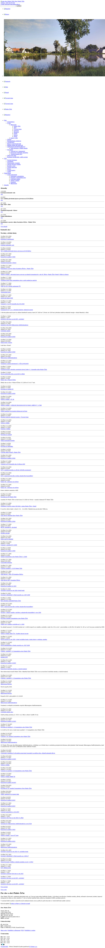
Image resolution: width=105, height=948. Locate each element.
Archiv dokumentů (12, 174)
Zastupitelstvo (10, 121)
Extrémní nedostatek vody (7, 245)
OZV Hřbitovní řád (6, 867)
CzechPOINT (10, 142)
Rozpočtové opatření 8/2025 (8, 806)
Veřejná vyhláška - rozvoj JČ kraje (9, 835)
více (2, 194)
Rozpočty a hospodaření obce (18, 177)
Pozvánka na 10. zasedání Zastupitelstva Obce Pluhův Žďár (16, 788)
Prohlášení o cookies (30, 930)
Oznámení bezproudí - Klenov (8, 262)
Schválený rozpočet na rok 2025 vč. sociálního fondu (14, 851)
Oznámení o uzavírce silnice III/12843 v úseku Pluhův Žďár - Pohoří (18, 506)
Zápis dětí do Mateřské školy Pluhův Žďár (12, 515)
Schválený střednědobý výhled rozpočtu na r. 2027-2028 (15, 595)
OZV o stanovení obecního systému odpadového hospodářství (17, 476)
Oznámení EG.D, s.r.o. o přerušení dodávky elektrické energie (17, 309)
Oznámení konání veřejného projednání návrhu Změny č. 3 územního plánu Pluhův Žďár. (24, 369)
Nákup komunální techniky (8, 440)
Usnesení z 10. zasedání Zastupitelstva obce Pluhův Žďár (15, 736)
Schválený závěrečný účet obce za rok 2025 (12, 873)
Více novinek (4, 887)
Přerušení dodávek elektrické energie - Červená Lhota (14, 417)
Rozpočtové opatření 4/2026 (8, 393)
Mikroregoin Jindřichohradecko (9, 702)
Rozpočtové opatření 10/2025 (8, 782)
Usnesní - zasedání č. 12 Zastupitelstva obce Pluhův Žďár (15, 651)
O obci (9, 123)
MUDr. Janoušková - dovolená (9, 527)
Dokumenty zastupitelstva (17, 176)
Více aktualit (4, 226)
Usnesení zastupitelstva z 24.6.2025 (10, 812)
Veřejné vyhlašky (14, 180)
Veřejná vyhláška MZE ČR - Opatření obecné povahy (15, 633)
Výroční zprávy (11, 170)
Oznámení (13, 182)
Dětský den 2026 (11, 155)
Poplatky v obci (11, 166)
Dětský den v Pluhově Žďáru (8, 380)
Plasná (15, 136)
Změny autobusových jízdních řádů (10, 794)
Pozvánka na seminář (6, 434)
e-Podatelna (10, 161)
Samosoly (16, 130)
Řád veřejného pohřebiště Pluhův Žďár (11, 600)
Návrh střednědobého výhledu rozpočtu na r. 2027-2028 (15, 645)
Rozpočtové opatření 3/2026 (8, 458)
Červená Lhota (17, 129)
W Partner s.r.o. (33, 946)
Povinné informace (12, 160)
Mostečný (16, 132)
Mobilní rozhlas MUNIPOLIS (15, 145)
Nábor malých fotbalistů (7, 539)
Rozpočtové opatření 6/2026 (8, 336)
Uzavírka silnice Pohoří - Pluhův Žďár (11, 452)
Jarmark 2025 (4, 657)
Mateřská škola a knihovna (14, 141)
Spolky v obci (14, 138)
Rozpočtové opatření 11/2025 (8, 759)
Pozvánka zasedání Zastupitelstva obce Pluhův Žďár (14, 618)
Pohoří (15, 133)
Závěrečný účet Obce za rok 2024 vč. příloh (12, 817)
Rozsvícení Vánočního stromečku (19, 152)
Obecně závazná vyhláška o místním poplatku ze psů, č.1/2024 (17, 862)
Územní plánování (12, 167)
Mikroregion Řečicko (6, 684)
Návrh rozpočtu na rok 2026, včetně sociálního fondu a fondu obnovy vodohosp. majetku (24, 639)
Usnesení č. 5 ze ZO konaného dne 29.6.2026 (12, 304)
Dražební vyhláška (5, 428)
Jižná (15, 127)
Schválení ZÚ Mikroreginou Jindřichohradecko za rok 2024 (16, 823)
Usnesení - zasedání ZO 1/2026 (9, 545)
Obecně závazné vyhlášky (14, 164)
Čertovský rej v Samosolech (17, 151)
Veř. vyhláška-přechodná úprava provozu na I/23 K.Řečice (16, 251)
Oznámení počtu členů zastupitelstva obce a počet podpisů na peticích (19, 280)
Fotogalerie (10, 149)
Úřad (5, 158)
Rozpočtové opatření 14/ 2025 (8, 586)
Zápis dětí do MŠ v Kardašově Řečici (10, 580)
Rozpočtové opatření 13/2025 (8, 663)
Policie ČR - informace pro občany (10, 481)
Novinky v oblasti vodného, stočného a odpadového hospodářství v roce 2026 (21, 612)
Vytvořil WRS (4, 946)
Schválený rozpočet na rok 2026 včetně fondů (12, 590)
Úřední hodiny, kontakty (13, 163)
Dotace (9, 169)
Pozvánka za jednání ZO (7, 389)
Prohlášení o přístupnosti (14, 930)
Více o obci (4, 889)
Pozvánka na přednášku (7, 446)
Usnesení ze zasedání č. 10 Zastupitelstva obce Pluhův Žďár (16, 770)
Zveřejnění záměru (15, 179)
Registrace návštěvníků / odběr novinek (17, 157)
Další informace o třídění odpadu (18, 148)
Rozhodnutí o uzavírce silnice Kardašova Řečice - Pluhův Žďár (17, 268)
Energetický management (7, 239)
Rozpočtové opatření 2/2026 (8, 521)
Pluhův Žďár (17, 126)
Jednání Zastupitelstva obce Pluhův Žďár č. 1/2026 (14, 556)
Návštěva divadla (5, 533)
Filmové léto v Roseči (6, 342)
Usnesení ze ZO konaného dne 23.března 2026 (13, 464)
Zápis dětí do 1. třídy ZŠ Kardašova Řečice (12, 574)
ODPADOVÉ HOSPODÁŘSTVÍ (16, 146)
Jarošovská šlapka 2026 (7, 298)
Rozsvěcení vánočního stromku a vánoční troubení (14, 669)
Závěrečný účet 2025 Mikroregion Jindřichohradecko (14, 325)
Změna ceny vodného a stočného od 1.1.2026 (12, 624)
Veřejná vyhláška (5, 423)
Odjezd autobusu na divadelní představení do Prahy (14, 411)
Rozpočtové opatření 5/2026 (8, 352)
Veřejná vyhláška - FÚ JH (7, 399)
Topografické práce (6, 292)
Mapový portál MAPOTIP (14, 144)
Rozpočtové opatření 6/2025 (8, 841)
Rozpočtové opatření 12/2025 (8, 721)
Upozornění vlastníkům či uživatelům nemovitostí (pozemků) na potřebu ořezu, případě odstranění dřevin (28, 753)
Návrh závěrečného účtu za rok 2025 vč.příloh (13, 374)
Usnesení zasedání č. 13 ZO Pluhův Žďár (11, 568)
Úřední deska (7, 173)
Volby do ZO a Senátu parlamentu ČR (11, 286)
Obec (5, 120)
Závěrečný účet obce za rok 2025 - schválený (12, 319)
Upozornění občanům (6, 562)
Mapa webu (4, 930)
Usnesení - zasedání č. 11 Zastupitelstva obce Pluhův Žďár (16, 678)
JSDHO (9, 139)
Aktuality (6, 185)
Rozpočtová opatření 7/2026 (8, 257)
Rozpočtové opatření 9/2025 (8, 800)
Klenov (16, 135)
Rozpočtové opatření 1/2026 (8, 550)
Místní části (13, 124)
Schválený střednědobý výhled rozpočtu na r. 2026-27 (15, 856)
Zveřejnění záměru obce (7, 712)
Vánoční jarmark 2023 (16, 154)
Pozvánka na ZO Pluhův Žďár (8, 497)
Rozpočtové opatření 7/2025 (8, 829)
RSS (22, 930)
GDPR (9, 171)
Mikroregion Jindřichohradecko (9, 357)
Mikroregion (13, 183)
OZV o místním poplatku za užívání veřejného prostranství (16, 470)
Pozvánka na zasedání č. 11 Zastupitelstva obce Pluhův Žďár (16, 727)
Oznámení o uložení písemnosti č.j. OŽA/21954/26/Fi (15, 363)
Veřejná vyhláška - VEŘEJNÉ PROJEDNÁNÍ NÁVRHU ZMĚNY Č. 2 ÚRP (21, 405)
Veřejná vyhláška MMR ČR (8, 776)
